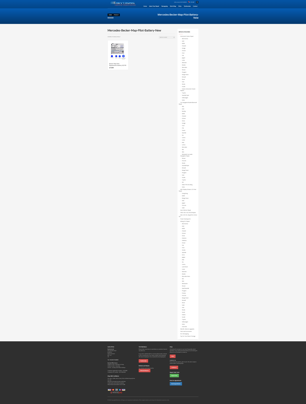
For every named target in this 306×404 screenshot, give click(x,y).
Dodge (183, 48)
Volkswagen (185, 97)
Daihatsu (184, 240)
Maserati (184, 62)
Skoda (183, 84)
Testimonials (143, 361)
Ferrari (183, 243)
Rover (183, 79)
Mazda (183, 65)
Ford (183, 53)
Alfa (183, 106)
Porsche (184, 160)
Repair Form (174, 375)
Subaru (184, 314)
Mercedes (184, 67)
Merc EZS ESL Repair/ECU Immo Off (188, 215)
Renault (184, 77)
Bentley (184, 111)
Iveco (183, 255)
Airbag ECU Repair (185, 221)
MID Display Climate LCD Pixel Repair (187, 190)
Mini (183, 152)
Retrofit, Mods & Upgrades (187, 329)
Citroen (184, 50)
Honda (183, 250)
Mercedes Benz (186, 276)
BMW (183, 43)
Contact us (174, 367)
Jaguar (183, 58)
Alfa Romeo (185, 38)
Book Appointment (175, 383)
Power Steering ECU (185, 219)
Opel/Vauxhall (185, 288)
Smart (183, 312)
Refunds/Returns (144, 370)
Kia (183, 135)
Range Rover (185, 74)
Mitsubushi (185, 283)
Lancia (183, 137)
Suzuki (183, 86)
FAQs (172, 356)
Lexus (183, 140)
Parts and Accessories (186, 331)
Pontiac (184, 293)
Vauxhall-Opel (185, 95)
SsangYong (185, 193)
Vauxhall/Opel (185, 165)
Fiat (183, 55)
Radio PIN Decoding (187, 184)
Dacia (183, 121)
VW (183, 182)
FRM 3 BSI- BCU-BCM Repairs (188, 212)
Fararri (183, 130)
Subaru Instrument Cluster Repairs (187, 89)
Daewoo (184, 238)
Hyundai (184, 133)
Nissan (183, 70)
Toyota (184, 93)
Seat (183, 81)
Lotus (183, 60)
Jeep (183, 142)
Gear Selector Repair (185, 210)
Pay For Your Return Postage (187, 336)
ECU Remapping (184, 334)
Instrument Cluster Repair (186, 36)
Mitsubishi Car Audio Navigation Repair (186, 155)
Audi (183, 41)
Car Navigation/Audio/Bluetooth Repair (188, 103)
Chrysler (184, 46)
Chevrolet (184, 326)
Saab (183, 208)
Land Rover (185, 267)
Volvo (183, 100)
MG (183, 149)
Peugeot (184, 72)
